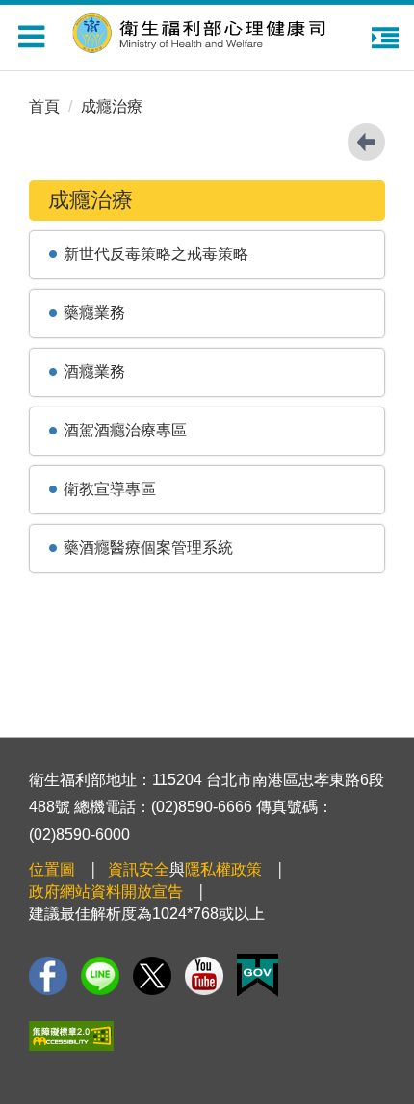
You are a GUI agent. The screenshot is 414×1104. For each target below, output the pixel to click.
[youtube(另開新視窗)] (204, 976)
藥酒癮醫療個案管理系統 (148, 547)
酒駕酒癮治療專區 (125, 430)
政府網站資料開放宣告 (106, 891)
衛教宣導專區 (110, 489)
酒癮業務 (94, 371)
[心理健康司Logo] (211, 30)
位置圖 (52, 869)
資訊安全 (138, 869)
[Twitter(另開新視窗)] (152, 976)
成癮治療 (111, 106)
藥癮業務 (94, 312)
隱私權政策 (223, 869)
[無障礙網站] (71, 1036)
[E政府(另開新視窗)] (257, 975)
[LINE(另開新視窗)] (100, 976)
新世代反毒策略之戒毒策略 (156, 254)
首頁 (44, 106)
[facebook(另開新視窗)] (48, 976)
